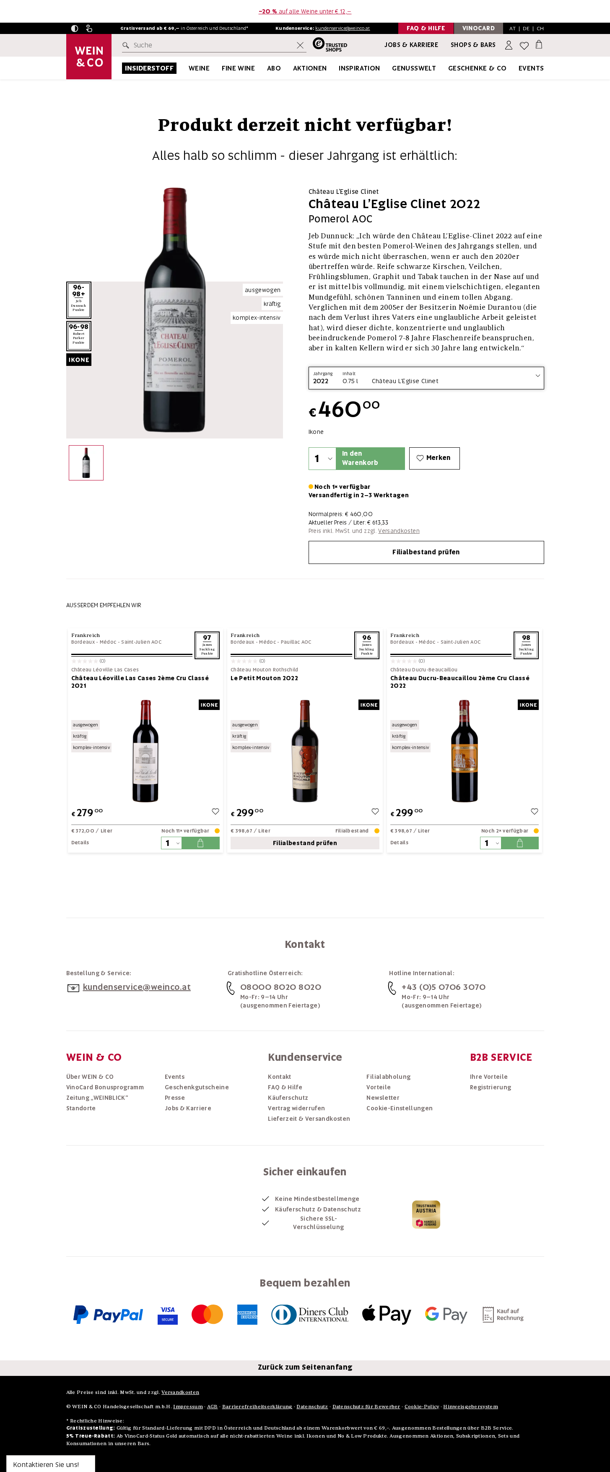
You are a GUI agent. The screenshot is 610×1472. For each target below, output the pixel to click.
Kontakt (279, 1077)
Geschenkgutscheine (197, 1087)
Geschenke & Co (477, 68)
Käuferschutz (288, 1097)
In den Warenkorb (360, 458)
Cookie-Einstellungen (399, 1108)
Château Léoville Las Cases (105, 670)
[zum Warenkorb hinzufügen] (200, 843)
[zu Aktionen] (337, 68)
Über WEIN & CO (90, 1077)
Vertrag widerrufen (296, 1108)
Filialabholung (388, 1077)
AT (512, 28)
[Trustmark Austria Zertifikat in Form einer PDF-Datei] (426, 1214)
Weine (199, 68)
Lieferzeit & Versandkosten (309, 1118)
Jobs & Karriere (411, 45)
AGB (212, 1406)
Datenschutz (312, 1406)
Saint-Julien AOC (141, 642)
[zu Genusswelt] (446, 68)
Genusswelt (414, 68)
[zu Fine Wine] (265, 68)
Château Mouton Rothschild (265, 670)
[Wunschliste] (524, 45)
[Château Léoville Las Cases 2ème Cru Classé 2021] (145, 750)
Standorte (81, 1108)
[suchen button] (127, 45)
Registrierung (490, 1087)
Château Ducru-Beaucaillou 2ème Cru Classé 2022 (460, 681)
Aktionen (310, 68)
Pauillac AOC (296, 642)
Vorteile (378, 1087)
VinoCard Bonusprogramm (105, 1087)
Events (531, 68)
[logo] (89, 56)
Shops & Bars (473, 45)
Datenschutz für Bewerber (366, 1406)
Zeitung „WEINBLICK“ (97, 1097)
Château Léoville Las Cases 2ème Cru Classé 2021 (140, 681)
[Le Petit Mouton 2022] (305, 750)
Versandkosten (399, 531)
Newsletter (383, 1097)
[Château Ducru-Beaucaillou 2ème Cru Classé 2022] (464, 750)
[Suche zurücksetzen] (300, 45)
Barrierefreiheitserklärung (257, 1406)
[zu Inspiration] (390, 68)
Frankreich (85, 635)
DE (526, 28)
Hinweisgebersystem (470, 1406)
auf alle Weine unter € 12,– (305, 11)
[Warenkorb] (539, 44)
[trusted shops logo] (326, 45)
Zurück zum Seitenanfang (305, 1367)
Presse (175, 1097)
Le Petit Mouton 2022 (264, 678)
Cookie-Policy (422, 1406)
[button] (74, 28)
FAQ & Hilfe (285, 1087)
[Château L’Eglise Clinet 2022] (86, 465)
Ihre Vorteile (489, 1077)
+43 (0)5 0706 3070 (443, 986)
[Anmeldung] (509, 45)
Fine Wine (238, 68)
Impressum (188, 1406)
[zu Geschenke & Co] (517, 68)
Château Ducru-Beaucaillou (424, 670)
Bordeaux (83, 642)
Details (80, 842)
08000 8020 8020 (281, 986)
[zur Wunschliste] (215, 812)
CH (540, 28)
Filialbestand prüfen (426, 552)
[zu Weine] (220, 68)
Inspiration (359, 68)
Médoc (108, 642)
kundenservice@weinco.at (342, 28)
